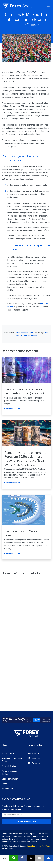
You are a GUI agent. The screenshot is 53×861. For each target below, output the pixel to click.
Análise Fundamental (24, 332)
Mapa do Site (7, 789)
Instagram (35, 758)
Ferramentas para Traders (9, 772)
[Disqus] (26, 610)
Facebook (35, 763)
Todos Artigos (8, 753)
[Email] (39, 858)
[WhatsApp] (13, 858)
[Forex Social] (26, 733)
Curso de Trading (9, 766)
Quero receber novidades (26, 821)
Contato (5, 784)
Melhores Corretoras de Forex (12, 759)
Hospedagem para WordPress (38, 846)
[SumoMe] (48, 858)
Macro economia (30, 335)
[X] (30, 858)
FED (46, 332)
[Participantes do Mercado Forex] (23, 509)
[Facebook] (22, 858)
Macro (19, 335)
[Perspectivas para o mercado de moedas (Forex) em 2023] (26, 370)
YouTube (35, 753)
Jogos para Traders (10, 779)
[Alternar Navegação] (48, 6)
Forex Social (18, 5)
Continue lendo (10, 408)
